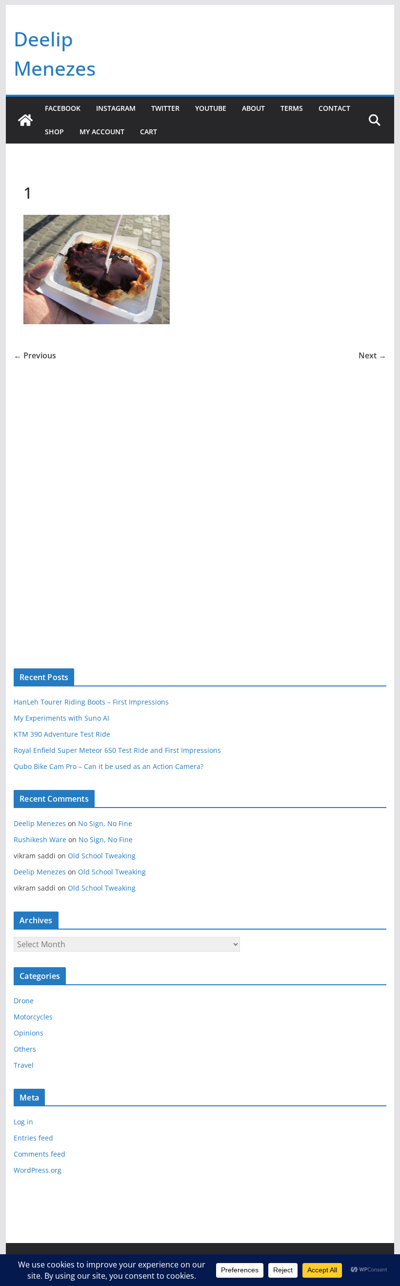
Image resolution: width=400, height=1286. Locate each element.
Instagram (116, 108)
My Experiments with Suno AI (61, 718)
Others (25, 1049)
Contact (334, 108)
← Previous (35, 355)
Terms (291, 108)
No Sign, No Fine (105, 823)
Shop (54, 131)
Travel (24, 1065)
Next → (372, 355)
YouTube (210, 108)
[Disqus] (200, 499)
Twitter (165, 108)
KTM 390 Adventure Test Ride (62, 734)
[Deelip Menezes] (25, 120)
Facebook (62, 108)
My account (102, 131)
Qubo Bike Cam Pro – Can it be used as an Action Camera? (108, 766)
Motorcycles (33, 1016)
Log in (23, 1121)
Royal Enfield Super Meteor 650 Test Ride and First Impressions (117, 750)
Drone (24, 1000)
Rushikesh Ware (40, 839)
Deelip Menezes (40, 823)
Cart (148, 131)
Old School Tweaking (102, 855)
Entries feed (33, 1137)
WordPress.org (37, 1170)
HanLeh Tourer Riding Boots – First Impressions (91, 701)
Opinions (28, 1032)
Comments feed (39, 1154)
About (253, 108)
